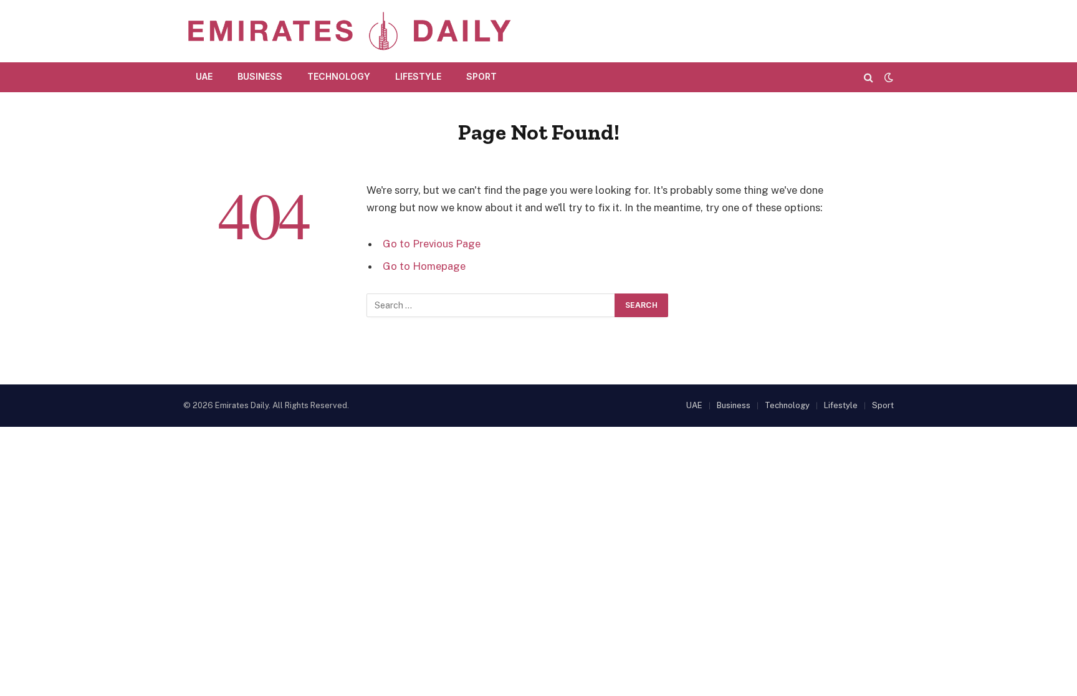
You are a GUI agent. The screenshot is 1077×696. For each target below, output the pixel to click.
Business (259, 76)
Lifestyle (418, 76)
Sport (481, 76)
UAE (204, 76)
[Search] (868, 77)
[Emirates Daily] (348, 31)
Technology (338, 76)
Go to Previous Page (432, 243)
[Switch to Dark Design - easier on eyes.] (887, 77)
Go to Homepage (424, 266)
